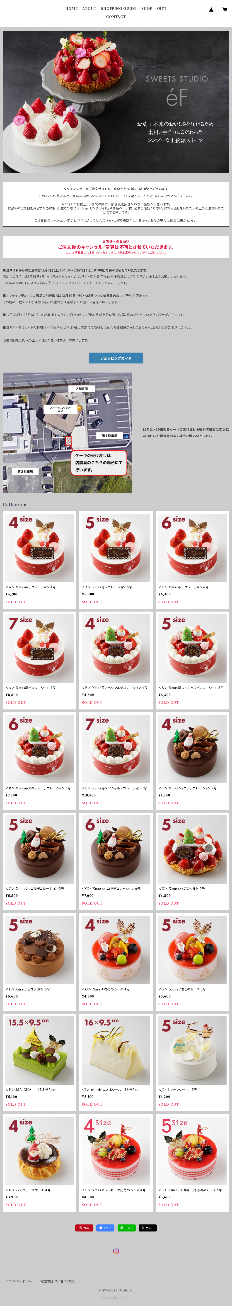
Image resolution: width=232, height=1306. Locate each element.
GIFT (162, 9)
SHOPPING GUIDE (119, 9)
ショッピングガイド (115, 358)
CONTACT (116, 17)
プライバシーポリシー (19, 1281)
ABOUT (89, 9)
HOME (71, 9)
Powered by (111, 1297)
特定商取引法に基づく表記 (57, 1281)
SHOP (146, 9)
